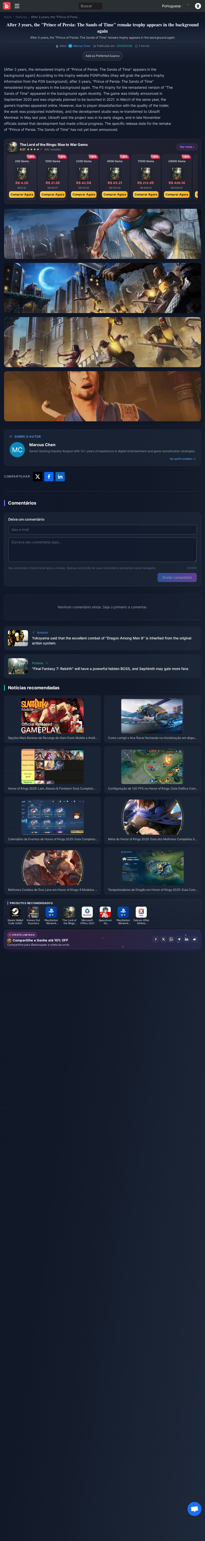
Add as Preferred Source (103, 56)
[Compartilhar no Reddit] (194, 939)
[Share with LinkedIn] (60, 476)
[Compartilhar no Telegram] (179, 939)
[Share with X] (37, 476)
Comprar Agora (21, 194)
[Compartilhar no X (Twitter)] (163, 939)
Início (8, 17)
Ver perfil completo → (183, 458)
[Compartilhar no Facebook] (155, 939)
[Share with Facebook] (49, 476)
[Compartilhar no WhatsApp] (171, 939)
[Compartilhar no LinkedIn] (187, 939)
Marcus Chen (42, 444)
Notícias (21, 17)
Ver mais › (187, 147)
